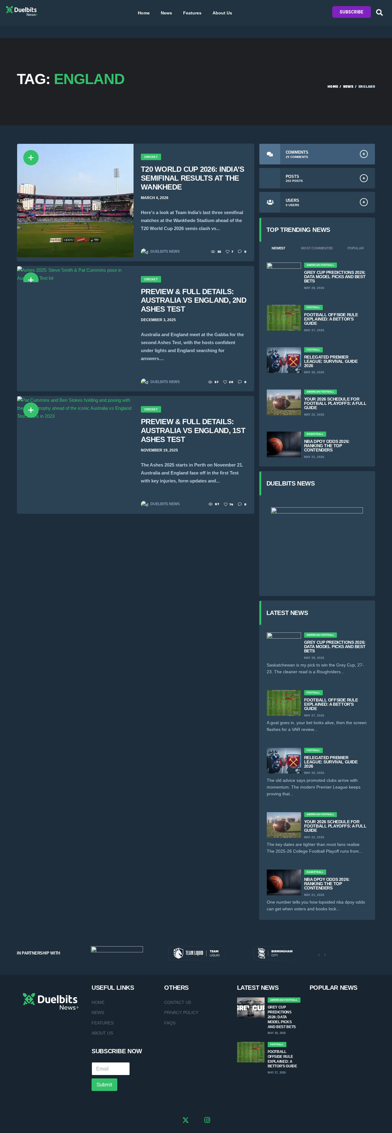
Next (325, 955)
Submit (104, 1085)
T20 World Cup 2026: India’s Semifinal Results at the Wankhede (192, 178)
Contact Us (177, 1002)
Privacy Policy (181, 1012)
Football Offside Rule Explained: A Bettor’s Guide (331, 319)
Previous (318, 955)
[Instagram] (207, 1121)
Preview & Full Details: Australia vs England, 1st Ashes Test (193, 430)
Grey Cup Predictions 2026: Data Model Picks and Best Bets (335, 276)
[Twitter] (185, 1121)
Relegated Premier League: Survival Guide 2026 (331, 361)
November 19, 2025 (159, 450)
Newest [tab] (278, 248)
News (166, 12)
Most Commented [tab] (317, 248)
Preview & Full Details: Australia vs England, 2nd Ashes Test (193, 300)
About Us (222, 12)
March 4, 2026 (154, 198)
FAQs (169, 1022)
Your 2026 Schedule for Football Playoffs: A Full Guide (335, 403)
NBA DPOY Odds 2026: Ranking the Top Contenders (327, 445)
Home (144, 12)
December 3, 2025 (158, 320)
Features (192, 12)
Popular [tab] (356, 248)
